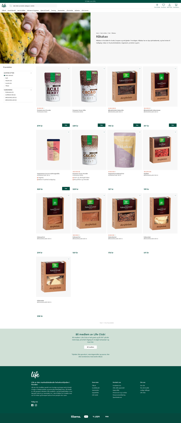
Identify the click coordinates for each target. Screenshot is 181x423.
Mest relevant (9, 75)
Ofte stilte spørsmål (118, 388)
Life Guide (95, 395)
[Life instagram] (36, 407)
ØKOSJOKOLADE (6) (10, 97)
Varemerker (95, 390)
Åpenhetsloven (117, 397)
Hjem (97, 33)
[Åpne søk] (33, 5)
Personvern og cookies (120, 392)
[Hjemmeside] (4, 6)
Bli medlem (90, 347)
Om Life (142, 385)
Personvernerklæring (119, 395)
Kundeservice (117, 385)
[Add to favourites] (68, 69)
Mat (109, 33)
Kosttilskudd (95, 388)
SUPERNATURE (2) (10, 94)
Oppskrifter (95, 392)
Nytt (6, 78)
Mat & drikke (103, 33)
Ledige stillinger (145, 390)
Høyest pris (8, 80)
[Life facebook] (32, 407)
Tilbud (7, 85)
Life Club (142, 392)
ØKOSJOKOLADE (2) (10, 100)
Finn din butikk (144, 388)
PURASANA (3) (9, 92)
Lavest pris (8, 83)
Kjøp (66, 125)
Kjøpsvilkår (116, 390)
